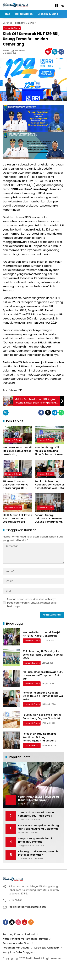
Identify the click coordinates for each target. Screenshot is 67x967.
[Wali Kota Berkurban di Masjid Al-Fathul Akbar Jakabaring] (17, 435)
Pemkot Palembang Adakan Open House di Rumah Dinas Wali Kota (49, 485)
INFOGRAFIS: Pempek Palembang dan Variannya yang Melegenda (38, 827)
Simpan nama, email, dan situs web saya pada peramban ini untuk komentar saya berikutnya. (32, 602)
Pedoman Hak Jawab (16, 947)
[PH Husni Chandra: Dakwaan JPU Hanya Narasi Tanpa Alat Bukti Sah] (17, 469)
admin (6, 51)
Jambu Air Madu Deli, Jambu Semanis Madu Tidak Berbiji (36, 814)
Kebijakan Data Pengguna (19, 952)
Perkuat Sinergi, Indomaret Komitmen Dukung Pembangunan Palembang (49, 519)
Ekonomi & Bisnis (12, 28)
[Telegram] (55, 412)
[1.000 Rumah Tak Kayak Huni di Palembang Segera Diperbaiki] (17, 502)
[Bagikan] (61, 52)
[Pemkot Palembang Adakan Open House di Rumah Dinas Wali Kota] (49, 469)
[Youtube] (24, 922)
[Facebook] (41, 412)
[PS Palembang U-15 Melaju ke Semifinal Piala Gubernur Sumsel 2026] (49, 435)
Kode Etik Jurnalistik (46, 947)
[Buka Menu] (56, 5)
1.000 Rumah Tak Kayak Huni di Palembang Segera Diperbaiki (17, 518)
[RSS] (31, 922)
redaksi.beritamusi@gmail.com (27, 906)
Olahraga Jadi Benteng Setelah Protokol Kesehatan (38, 853)
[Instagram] (18, 922)
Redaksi (30, 934)
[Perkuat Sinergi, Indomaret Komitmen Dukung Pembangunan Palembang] (49, 502)
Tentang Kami (11, 934)
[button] (62, 5)
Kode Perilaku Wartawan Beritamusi (25, 938)
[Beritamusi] (15, 5)
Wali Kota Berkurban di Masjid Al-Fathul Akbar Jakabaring (17, 451)
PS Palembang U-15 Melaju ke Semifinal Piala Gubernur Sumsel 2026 (49, 451)
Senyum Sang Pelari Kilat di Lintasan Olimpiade (35, 840)
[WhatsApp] (61, 412)
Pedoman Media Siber (16, 943)
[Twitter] (48, 412)
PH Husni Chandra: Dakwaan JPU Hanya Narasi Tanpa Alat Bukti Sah (16, 485)
